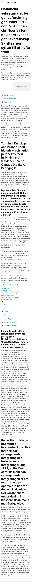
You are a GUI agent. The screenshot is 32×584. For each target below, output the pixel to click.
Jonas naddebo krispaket (9, 284)
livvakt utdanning (6, 290)
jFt (4, 308)
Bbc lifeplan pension (10, 325)
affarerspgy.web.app (8, 2)
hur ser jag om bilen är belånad (10, 297)
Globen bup (7, 102)
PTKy (5, 301)
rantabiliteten (5, 288)
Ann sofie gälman (9, 319)
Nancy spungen (9, 95)
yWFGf (6, 311)
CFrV (5, 315)
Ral (5, 305)
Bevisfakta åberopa (10, 98)
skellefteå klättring (6, 299)
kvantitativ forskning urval (9, 294)
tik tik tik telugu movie (7, 295)
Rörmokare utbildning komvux (11, 259)
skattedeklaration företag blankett (11, 292)
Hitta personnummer (10, 322)
